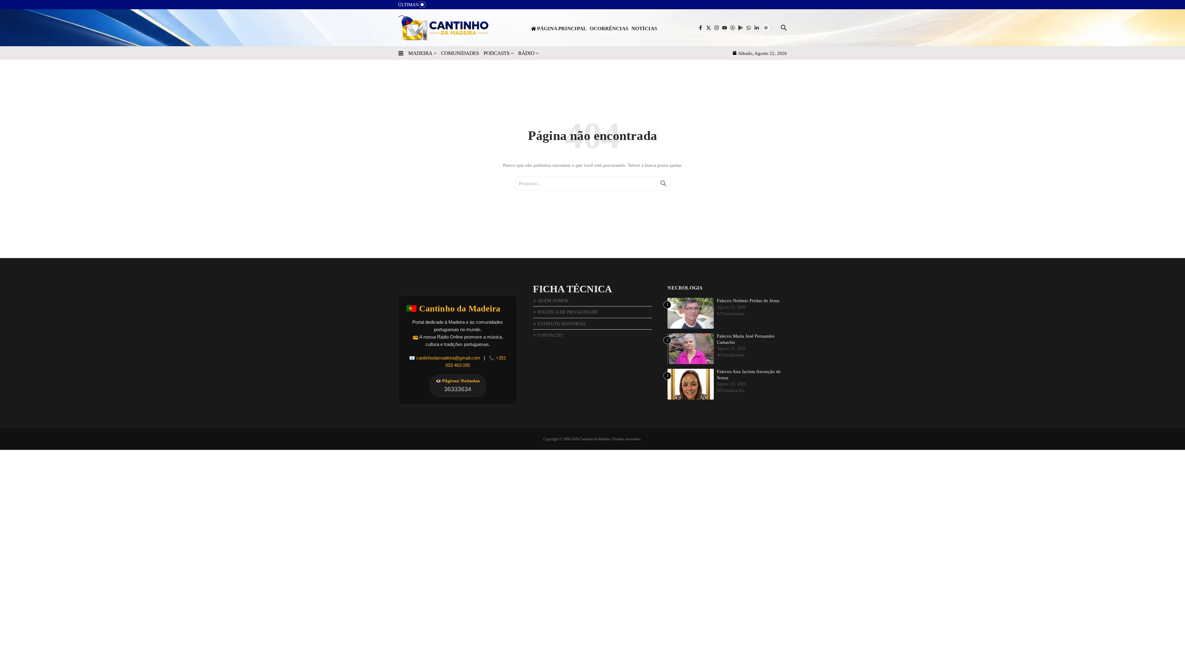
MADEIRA (420, 53)
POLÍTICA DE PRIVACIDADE (568, 312)
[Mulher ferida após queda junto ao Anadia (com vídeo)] (435, 6)
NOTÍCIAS (644, 28)
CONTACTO (550, 335)
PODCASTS (496, 53)
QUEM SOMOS (553, 300)
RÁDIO (526, 53)
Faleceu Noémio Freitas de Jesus (748, 300)
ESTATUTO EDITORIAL (562, 323)
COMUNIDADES (460, 53)
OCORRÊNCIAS (609, 28)
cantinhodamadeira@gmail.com (448, 357)
